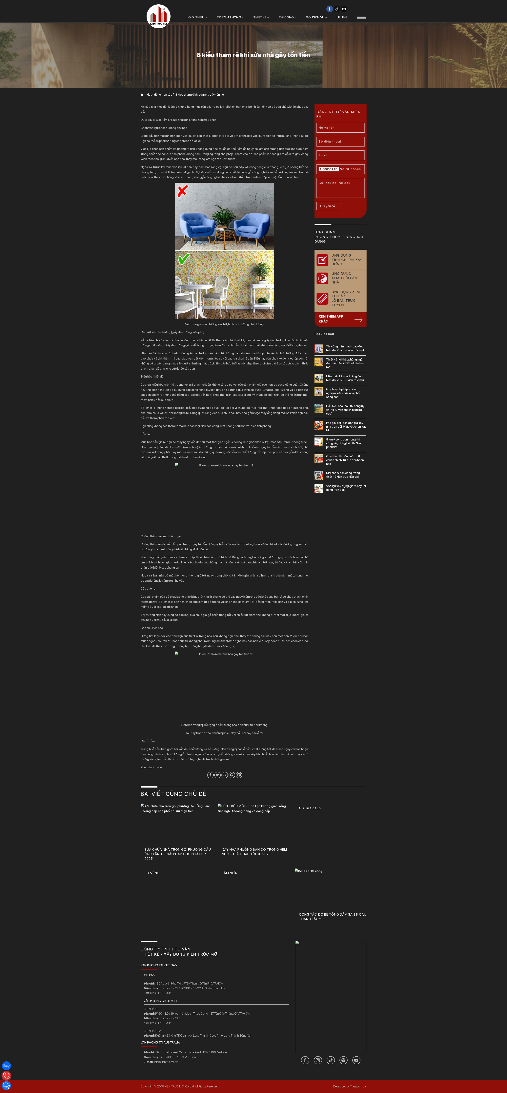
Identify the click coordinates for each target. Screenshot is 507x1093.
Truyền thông (229, 17)
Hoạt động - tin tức (159, 94)
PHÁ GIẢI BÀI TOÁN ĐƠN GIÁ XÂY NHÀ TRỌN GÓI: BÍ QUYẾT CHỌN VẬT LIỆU (346, 426)
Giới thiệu (196, 17)
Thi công (286, 17)
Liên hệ (342, 17)
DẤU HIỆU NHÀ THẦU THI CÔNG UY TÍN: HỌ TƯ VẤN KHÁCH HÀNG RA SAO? (345, 409)
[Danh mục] (361, 17)
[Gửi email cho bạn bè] (224, 775)
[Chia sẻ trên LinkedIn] (239, 775)
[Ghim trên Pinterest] (232, 775)
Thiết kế (260, 17)
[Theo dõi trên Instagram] (318, 1060)
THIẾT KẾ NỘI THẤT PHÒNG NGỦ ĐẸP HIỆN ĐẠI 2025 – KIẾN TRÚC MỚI (345, 363)
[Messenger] (6, 1085)
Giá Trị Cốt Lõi (310, 808)
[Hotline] (6, 1075)
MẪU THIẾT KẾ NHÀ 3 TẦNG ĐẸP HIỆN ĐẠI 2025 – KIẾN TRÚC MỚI (345, 378)
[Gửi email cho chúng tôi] (344, 9)
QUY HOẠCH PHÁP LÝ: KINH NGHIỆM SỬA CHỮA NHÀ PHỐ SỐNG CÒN (343, 393)
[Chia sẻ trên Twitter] (217, 775)
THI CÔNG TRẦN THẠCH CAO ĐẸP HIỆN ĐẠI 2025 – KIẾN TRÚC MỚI (345, 348)
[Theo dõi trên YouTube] (356, 1060)
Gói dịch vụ (315, 17)
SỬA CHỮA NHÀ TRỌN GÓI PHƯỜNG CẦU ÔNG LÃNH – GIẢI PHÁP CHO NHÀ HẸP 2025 (178, 854)
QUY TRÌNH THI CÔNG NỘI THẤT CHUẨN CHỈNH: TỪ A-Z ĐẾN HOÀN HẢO (345, 460)
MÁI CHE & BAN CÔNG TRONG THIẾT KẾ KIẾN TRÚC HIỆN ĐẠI (343, 474)
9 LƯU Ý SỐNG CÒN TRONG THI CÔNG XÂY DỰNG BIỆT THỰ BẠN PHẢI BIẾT (344, 443)
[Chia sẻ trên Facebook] (210, 775)
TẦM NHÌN (230, 873)
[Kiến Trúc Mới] (159, 16)
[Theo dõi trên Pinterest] (343, 1060)
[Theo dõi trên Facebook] (329, 9)
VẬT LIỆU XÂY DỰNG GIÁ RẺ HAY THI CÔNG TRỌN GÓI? (346, 488)
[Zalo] (6, 1065)
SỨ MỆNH (152, 873)
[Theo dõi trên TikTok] (337, 9)
